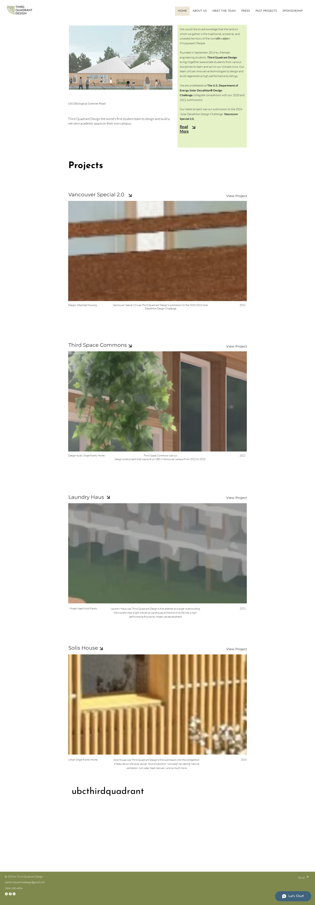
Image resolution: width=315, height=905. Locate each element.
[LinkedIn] (14, 893)
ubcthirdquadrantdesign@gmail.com (25, 882)
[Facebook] (10, 893)
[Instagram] (6, 893)
